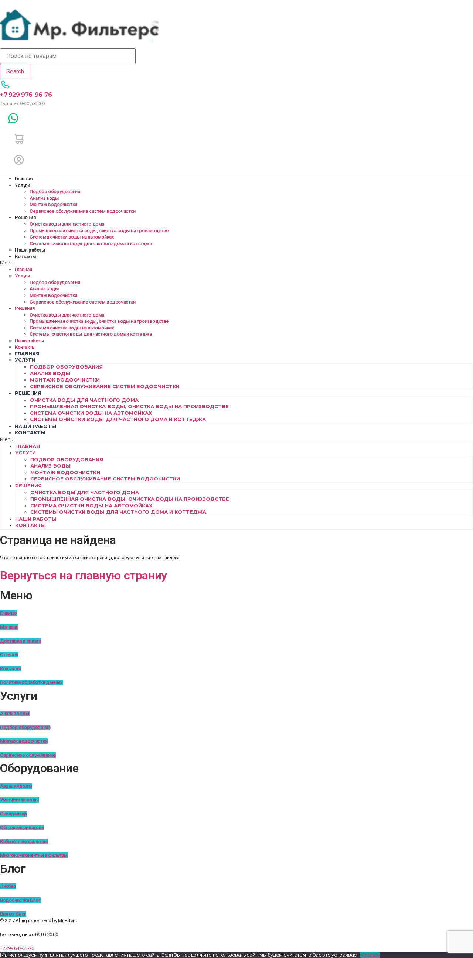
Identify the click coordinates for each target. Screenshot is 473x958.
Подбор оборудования (55, 191)
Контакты (25, 256)
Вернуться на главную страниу (83, 575)
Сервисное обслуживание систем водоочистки (83, 211)
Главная (24, 178)
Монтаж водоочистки (53, 204)
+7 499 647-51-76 (17, 948)
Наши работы (30, 250)
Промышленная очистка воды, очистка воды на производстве (99, 230)
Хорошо (370, 955)
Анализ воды (44, 198)
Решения (25, 217)
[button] (236, 263)
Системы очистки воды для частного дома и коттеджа (91, 243)
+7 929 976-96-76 (26, 94)
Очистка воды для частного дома (67, 224)
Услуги (22, 185)
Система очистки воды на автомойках (72, 237)
